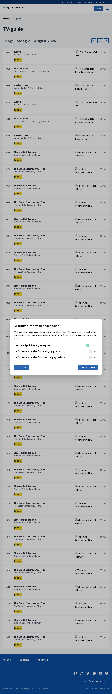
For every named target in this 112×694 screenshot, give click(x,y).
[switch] (89, 345)
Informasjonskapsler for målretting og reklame (40, 357)
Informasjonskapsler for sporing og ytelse (38, 351)
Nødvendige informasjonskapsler (33, 345)
